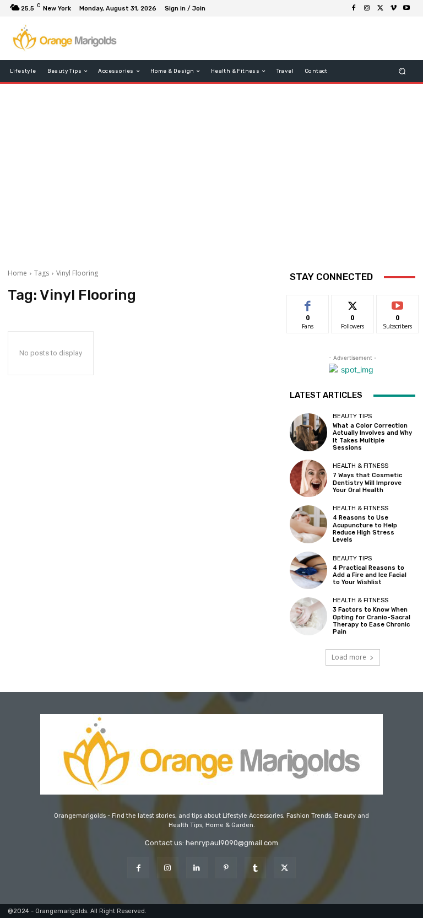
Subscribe (398, 303)
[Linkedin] (197, 867)
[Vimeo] (393, 8)
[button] (402, 71)
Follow (353, 303)
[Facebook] (353, 8)
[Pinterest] (226, 867)
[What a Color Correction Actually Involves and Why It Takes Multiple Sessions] (308, 432)
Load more (349, 657)
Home (17, 273)
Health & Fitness (360, 466)
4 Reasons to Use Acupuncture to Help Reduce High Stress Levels (365, 528)
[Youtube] (406, 8)
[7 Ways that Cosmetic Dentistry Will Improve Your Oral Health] (308, 478)
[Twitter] (380, 8)
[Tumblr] (255, 867)
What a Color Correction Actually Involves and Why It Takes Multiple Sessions (372, 436)
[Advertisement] (211, 172)
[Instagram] (366, 8)
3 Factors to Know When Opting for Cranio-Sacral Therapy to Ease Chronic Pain (371, 620)
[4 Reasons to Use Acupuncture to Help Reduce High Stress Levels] (308, 524)
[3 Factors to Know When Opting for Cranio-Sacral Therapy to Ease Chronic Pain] (308, 616)
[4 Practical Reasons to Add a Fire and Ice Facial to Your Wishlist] (308, 570)
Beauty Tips (352, 416)
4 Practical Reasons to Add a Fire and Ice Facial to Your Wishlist (369, 575)
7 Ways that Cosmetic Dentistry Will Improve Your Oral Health (367, 482)
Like (308, 303)
